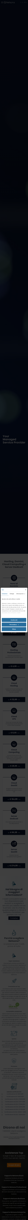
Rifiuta (14, 629)
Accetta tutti (14, 620)
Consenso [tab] (4, 593)
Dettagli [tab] (12, 593)
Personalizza (13, 624)
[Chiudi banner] (25, 589)
